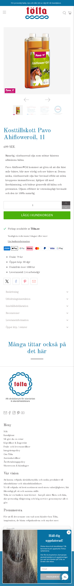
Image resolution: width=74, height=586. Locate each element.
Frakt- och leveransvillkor (17, 446)
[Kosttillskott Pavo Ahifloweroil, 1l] (37, 60)
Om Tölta (8, 454)
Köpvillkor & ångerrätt (15, 442)
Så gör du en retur (13, 439)
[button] (65, 577)
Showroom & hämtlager (16, 465)
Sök (6, 431)
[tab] (37, 291)
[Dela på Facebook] (16, 281)
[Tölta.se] (37, 13)
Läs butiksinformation (19, 241)
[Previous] (26, 99)
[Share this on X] (7, 281)
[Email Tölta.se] (5, 413)
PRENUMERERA (54, 576)
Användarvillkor (12, 458)
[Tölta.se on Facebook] (9, 413)
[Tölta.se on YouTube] (22, 413)
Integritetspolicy (12, 450)
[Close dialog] (69, 532)
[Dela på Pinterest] (25, 281)
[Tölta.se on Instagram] (14, 413)
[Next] (47, 99)
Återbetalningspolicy (14, 461)
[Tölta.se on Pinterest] (18, 413)
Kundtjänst (9, 435)
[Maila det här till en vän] (34, 281)
